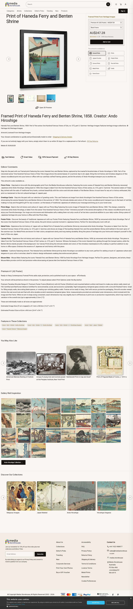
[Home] (14, 4)
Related (100, 325)
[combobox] (66, 4)
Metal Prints (85, 572)
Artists (12, 325)
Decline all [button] (115, 602)
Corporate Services (63, 564)
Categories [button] (10, 11)
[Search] (108, 4)
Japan (95, 325)
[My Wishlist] (116, 4)
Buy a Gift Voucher (63, 572)
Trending (50, 11)
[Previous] (8, 59)
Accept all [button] (95, 602)
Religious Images (22, 329)
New (56, 11)
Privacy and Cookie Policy (18, 604)
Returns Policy (86, 555)
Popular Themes (11, 329)
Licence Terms (86, 568)
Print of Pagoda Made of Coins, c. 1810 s (112, 377)
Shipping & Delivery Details (62, 137)
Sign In (123, 11)
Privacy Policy (86, 551)
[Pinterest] (118, 596)
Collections (28, 11)
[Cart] (121, 4)
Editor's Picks (39, 11)
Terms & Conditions (88, 564)
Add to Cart (106, 42)
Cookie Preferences (88, 581)
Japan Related (42, 513)
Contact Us (111, 542)
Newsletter (85, 577)
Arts (8, 325)
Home (4, 325)
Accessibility (86, 542)
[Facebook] (113, 596)
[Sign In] (125, 4)
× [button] (131, 598)
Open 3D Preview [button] (45, 108)
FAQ (83, 547)
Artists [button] (19, 11)
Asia (90, 325)
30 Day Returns (92, 141)
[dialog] (66, 602)
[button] (45, 606)
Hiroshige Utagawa (76, 325)
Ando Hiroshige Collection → (13, 462)
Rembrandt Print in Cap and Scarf (78, 377)
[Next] (78, 59)
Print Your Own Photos (64, 568)
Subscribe (40, 554)
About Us (59, 542)
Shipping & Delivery (88, 559)
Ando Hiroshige (19, 325)
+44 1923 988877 (115, 547)
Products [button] (64, 11)
